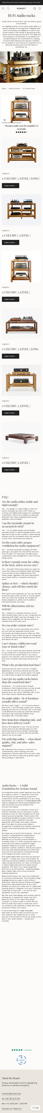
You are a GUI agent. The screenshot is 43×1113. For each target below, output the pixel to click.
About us (17, 1108)
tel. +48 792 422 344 (11, 1098)
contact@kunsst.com (11, 1093)
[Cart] (39, 8)
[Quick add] (5, 120)
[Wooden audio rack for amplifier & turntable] (21, 109)
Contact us (7, 1108)
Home (4, 89)
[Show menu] (3, 8)
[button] (21, 132)
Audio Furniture (14, 89)
